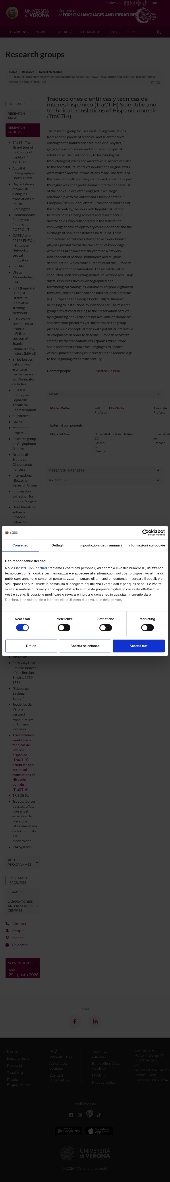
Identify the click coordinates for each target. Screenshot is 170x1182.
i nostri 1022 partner (31, 568)
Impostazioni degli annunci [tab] (100, 545)
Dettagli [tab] (58, 545)
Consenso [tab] (20, 545)
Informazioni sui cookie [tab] (146, 545)
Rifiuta (31, 646)
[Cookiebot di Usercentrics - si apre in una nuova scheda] (145, 532)
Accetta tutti (138, 646)
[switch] (64, 627)
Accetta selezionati (85, 646)
